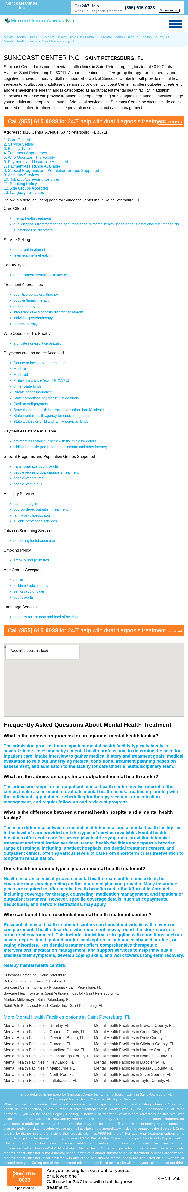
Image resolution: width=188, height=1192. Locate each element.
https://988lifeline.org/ (106, 1133)
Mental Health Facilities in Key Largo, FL (39, 1062)
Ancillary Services (23, 175)
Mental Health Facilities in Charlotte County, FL (44, 1032)
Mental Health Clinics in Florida (69, 37)
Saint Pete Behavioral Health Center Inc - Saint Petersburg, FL (53, 1005)
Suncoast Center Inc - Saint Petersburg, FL (38, 975)
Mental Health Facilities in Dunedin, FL (37, 1044)
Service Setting (21, 144)
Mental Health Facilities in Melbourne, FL (39, 1068)
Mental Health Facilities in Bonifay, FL (36, 1025)
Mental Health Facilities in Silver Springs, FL (132, 1074)
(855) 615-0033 (140, 7)
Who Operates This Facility (31, 157)
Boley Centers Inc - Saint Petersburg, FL (36, 981)
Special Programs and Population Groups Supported (53, 171)
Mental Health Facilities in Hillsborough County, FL (48, 1056)
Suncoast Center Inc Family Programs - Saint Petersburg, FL (52, 987)
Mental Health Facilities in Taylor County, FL (132, 1080)
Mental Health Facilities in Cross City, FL (129, 1032)
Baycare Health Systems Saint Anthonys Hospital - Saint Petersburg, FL (61, 993)
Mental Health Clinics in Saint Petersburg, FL (39, 41)
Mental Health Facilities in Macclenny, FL (129, 1062)
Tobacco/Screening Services (35, 179)
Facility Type (19, 149)
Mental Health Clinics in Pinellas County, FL (135, 37)
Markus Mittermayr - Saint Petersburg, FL (37, 999)
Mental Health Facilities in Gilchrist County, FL (134, 1044)
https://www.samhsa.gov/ (121, 1138)
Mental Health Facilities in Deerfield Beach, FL (44, 1038)
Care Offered (19, 140)
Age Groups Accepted (29, 188)
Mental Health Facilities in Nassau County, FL (133, 1068)
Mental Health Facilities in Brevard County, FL (134, 1025)
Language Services (27, 192)
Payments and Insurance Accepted (38, 162)
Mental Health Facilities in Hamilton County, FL (44, 1050)
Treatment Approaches (27, 153)
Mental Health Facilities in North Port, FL (39, 1074)
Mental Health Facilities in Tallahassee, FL (40, 1080)
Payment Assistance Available (34, 166)
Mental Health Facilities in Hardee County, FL (133, 1050)
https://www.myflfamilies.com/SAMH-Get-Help (39, 1148)
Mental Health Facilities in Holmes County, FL (133, 1056)
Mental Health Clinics (20, 37)
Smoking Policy (23, 184)
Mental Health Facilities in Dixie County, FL (131, 1038)
